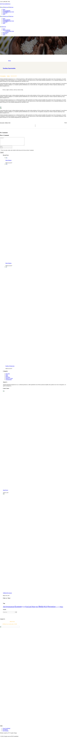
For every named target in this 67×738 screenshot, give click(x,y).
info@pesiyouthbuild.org (5, 3)
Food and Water (30, 606)
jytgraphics (3, 76)
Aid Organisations (8, 606)
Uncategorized (9, 379)
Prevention (8, 377)
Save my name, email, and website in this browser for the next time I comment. (17, 150)
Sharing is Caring (9, 378)
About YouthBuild (6, 728)
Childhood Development (7, 592)
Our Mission (5, 729)
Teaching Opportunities (9, 68)
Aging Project (5, 490)
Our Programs (5, 730)
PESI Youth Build (3, 60)
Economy (2, 122)
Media (9, 60)
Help (37, 606)
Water (61, 606)
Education (8, 373)
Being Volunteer (9, 160)
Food (7, 374)
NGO (9, 122)
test (59, 606)
